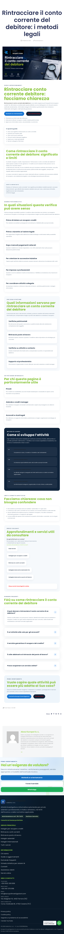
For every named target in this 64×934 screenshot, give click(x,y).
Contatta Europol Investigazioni (19, 696)
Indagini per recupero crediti (18, 555)
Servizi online (6, 873)
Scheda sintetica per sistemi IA (13, 863)
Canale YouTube (7, 921)
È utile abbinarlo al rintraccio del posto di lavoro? (27, 654)
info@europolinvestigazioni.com (13, 894)
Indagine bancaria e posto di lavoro (20, 577)
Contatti (4, 867)
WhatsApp (32, 789)
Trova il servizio (32, 784)
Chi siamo (5, 854)
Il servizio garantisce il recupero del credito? (25, 643)
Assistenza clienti (7, 870)
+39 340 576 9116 (7, 889)
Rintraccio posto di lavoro (11, 835)
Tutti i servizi (6, 845)
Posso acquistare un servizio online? (22, 666)
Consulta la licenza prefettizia (12, 820)
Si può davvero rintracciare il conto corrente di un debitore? (27, 612)
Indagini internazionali (9, 842)
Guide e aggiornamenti (10, 857)
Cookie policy (6, 915)
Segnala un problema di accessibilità (14, 918)
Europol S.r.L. (40, 40)
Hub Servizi (12, 548)
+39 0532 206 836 (8, 883)
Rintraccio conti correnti (17, 563)
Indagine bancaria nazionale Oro (19, 570)
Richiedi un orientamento (14, 113)
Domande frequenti (8, 860)
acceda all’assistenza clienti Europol (17, 545)
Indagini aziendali (7, 838)
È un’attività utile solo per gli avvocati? (23, 632)
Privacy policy (6, 911)
